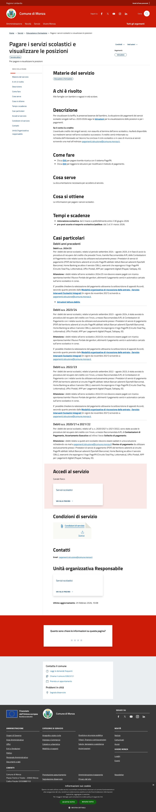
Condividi (118, 44)
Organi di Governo (13, 735)
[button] (78, 807)
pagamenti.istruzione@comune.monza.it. (101, 141)
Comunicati (119, 739)
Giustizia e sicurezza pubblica (90, 735)
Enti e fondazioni (13, 748)
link (101, 797)
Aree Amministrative (15, 739)
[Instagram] (119, 13)
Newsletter (119, 774)
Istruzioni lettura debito (68, 302)
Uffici (8, 744)
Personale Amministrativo (17, 757)
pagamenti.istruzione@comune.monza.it (72, 359)
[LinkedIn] (125, 13)
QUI (64, 164)
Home (11, 33)
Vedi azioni (131, 44)
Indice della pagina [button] (19, 69)
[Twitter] (106, 13)
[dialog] (78, 797)
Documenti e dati (13, 761)
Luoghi (117, 756)
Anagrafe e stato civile (51, 735)
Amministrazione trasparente (90, 774)
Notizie (117, 735)
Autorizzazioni (84, 748)
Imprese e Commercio (51, 739)
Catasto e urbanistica (51, 744)
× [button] (153, 785)
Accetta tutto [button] (68, 802)
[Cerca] (147, 13)
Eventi (117, 760)
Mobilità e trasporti (50, 748)
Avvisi (117, 744)
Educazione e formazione (36, 33)
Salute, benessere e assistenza (91, 744)
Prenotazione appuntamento (54, 774)
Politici (9, 752)
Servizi (20, 33)
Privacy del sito (84, 779)
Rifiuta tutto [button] (88, 802)
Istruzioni (99, 119)
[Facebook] (100, 13)
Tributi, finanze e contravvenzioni (92, 739)
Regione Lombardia (14, 3)
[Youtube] (112, 13)
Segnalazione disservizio (52, 779)
